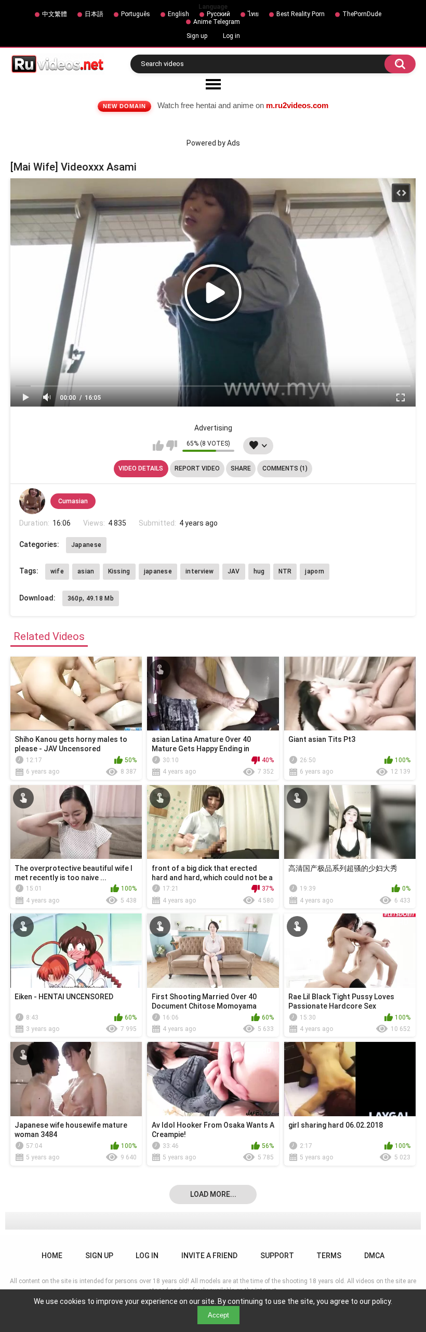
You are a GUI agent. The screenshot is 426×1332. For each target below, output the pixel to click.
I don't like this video (171, 445)
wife (57, 571)
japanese (158, 571)
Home (52, 1255)
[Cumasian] (32, 501)
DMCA (374, 1255)
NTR (285, 571)
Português (135, 14)
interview (199, 571)
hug (259, 571)
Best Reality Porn (300, 14)
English (178, 14)
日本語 (94, 14)
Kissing (119, 571)
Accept (218, 1315)
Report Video (197, 468)
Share (241, 468)
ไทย (253, 14)
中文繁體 (54, 14)
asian (86, 571)
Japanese (86, 545)
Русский (218, 14)
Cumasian (73, 501)
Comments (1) (285, 468)
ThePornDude (361, 14)
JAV (234, 571)
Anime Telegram (216, 21)
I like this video (158, 445)
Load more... (213, 1194)
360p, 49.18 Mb (91, 598)
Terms (328, 1255)
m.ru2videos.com (297, 105)
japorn (314, 571)
